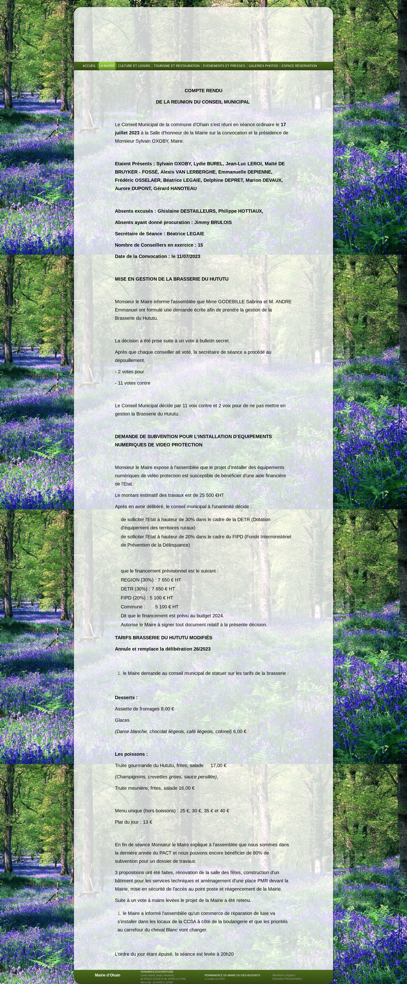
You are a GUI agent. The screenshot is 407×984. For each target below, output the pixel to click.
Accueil (89, 66)
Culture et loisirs (134, 66)
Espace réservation (299, 66)
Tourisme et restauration (176, 66)
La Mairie (107, 66)
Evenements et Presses (224, 66)
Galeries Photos (263, 66)
